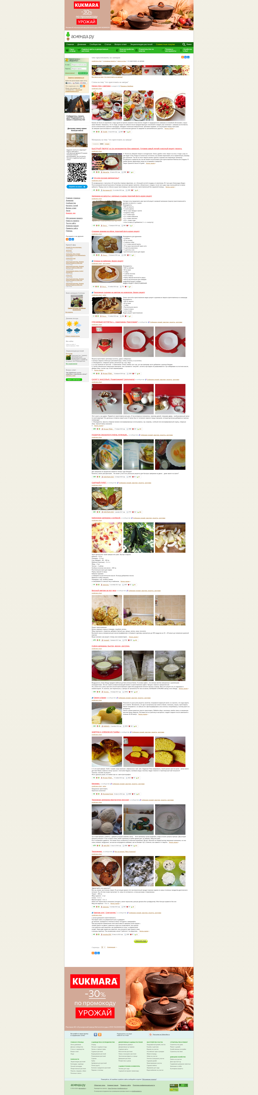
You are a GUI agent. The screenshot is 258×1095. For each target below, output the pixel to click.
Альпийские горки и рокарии (155, 1051)
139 (140, 429)
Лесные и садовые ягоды (99, 1047)
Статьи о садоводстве (77, 1049)
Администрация (72, 226)
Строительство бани (176, 1051)
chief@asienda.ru (122, 1088)
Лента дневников (76, 1044)
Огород (93, 1044)
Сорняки (93, 1058)
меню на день (122, 61)
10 (129, 132)
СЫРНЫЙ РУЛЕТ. (99, 483)
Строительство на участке (146, 50)
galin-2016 (106, 845)
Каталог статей (72, 206)
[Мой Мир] (188, 57)
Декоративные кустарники (126, 1047)
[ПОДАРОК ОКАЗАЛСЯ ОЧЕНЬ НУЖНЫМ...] (167, 75)
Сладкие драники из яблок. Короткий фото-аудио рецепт (116, 231)
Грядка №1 (69, 275)
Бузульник (69, 353)
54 (134, 584)
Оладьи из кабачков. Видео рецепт (108, 261)
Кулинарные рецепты (176, 1068)
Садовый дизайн (152, 1061)
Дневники (81, 44)
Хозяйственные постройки (178, 1049)
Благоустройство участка (127, 50)
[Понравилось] (99, 132)
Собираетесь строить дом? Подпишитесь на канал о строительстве (76, 118)
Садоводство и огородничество (103, 1042)
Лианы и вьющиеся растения (127, 1054)
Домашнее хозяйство (178, 1057)
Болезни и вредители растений (100, 1068)
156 (140, 512)
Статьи (108, 44)
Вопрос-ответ (121, 44)
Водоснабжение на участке (155, 1070)
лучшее (107, 144)
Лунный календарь (76, 1066)
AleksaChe (106, 172)
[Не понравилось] (97, 132)
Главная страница (73, 198)
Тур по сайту (71, 223)
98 (139, 373)
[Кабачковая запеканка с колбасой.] (187, 75)
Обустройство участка (155, 1042)
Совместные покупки (165, 44)
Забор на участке (152, 1056)
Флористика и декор (125, 1061)
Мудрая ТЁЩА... (108, 373)
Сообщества (95, 44)
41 (137, 190)
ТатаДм (105, 131)
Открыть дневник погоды (73, 336)
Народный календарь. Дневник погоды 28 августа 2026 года (75, 262)
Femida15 (106, 640)
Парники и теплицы (97, 1070)
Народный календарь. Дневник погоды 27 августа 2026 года (75, 267)
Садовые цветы (123, 1049)
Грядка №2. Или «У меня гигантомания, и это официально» (76, 254)
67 (139, 477)
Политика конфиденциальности (144, 1085)
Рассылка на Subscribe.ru (161, 1034)
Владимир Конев (108, 794)
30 (133, 907)
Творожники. (97, 851)
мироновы (106, 584)
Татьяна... (107, 692)
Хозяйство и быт (187, 50)
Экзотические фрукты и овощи (128, 1056)
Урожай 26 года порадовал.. (74, 247)
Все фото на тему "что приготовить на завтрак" (107, 77)
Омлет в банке (100, 698)
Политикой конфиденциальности (74, 90)
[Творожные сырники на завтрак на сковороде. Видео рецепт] (137, 75)
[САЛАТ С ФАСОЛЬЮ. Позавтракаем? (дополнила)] (157, 75)
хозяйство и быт (97, 61)
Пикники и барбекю (126, 86)
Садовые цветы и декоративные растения (95, 50)
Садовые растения (97, 1051)
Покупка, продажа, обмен (78, 1071)
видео (104, 295)
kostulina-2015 (107, 934)
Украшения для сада (153, 1068)
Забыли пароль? (70, 73)
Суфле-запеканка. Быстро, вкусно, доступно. (111, 646)
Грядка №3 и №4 (70, 258)
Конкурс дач (70, 213)
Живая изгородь (152, 1054)
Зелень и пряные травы (98, 1049)
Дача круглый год (175, 1061)
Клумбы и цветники (153, 1047)
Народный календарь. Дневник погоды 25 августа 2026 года (75, 284)
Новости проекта (72, 221)
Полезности (75, 1059)
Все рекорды (69, 312)
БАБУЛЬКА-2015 (109, 477)
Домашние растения (125, 1058)
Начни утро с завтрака (101, 86)
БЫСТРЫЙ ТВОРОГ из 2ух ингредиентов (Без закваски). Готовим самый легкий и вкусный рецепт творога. (137, 149)
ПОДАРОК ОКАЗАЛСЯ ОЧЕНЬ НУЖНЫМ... (110, 435)
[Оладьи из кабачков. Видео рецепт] (127, 75)
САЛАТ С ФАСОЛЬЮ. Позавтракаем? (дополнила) (113, 379)
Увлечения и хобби (176, 1066)
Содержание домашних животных (180, 1064)
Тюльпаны (69, 250)
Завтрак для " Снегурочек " (105, 913)
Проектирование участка (154, 1063)
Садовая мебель (152, 1065)
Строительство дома (176, 1044)
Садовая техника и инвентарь (129, 1066)
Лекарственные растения (78, 1068)
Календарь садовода (77, 1064)
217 (137, 692)
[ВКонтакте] (185, 57)
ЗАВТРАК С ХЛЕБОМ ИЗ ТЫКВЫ (106, 732)
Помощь (69, 231)
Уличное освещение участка (155, 1058)
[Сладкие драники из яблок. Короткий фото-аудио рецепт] (117, 75)
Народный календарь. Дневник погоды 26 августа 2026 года (75, 279)
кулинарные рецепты (109, 61)
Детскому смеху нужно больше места (77, 129)
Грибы (93, 1061)
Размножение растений (98, 1056)
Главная (70, 44)
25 (138, 778)
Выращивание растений (98, 1054)
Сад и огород (72, 50)
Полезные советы (76, 1073)
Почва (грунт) (95, 1065)
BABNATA (107, 726)
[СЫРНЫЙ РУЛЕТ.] (177, 75)
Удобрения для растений (99, 1063)
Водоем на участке (152, 1049)
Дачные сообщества (77, 1047)
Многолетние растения (125, 1051)
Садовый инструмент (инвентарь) (129, 1071)
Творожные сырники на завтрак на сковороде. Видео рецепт (119, 292)
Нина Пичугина (112, 1088)
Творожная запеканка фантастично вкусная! (110, 800)
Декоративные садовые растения (131, 1042)
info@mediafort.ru (137, 1091)
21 (137, 934)
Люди (68, 211)
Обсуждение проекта (74, 218)
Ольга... (105, 225)
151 (136, 845)
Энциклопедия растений (141, 44)
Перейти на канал (75, 186)
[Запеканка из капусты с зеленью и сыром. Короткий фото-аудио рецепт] (107, 75)
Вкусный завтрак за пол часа (104, 591)
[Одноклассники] (182, 57)
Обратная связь (99, 1085)
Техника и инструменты (170, 50)
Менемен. (96, 784)
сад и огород (106, 263)
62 (136, 726)
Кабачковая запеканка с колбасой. (106, 518)
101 (136, 640)
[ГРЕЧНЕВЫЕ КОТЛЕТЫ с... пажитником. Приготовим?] (147, 75)
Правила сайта (72, 228)
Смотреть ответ (70, 375)
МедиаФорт (82, 1088)
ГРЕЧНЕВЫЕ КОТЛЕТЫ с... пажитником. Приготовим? (115, 322)
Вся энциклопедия (71, 363)
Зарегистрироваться (76, 78)
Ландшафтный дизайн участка (156, 1044)
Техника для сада (124, 1068)
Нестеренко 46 (107, 190)
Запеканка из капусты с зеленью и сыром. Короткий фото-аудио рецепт (122, 196)
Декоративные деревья (126, 1044)
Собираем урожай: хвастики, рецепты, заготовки (166, 322)
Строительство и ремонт (179, 1042)
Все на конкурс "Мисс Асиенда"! (125, 851)
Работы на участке (176, 1059)
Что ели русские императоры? (106, 178)
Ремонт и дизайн (175, 1047)
